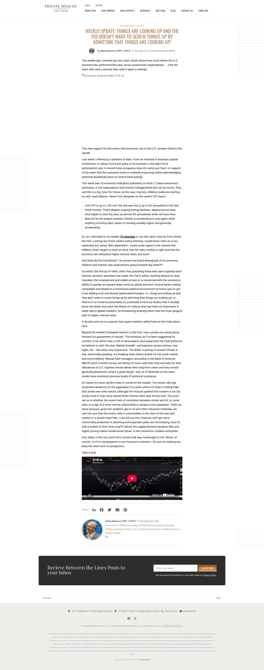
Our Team (160, 10)
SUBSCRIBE (207, 568)
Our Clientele (127, 10)
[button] (94, 510)
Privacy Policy (210, 575)
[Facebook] (128, 618)
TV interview (127, 236)
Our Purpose (108, 10)
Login (87, 5)
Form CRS (203, 10)
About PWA (90, 10)
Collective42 (145, 660)
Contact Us (187, 10)
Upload (98, 5)
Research (145, 10)
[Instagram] (135, 618)
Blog (173, 10)
